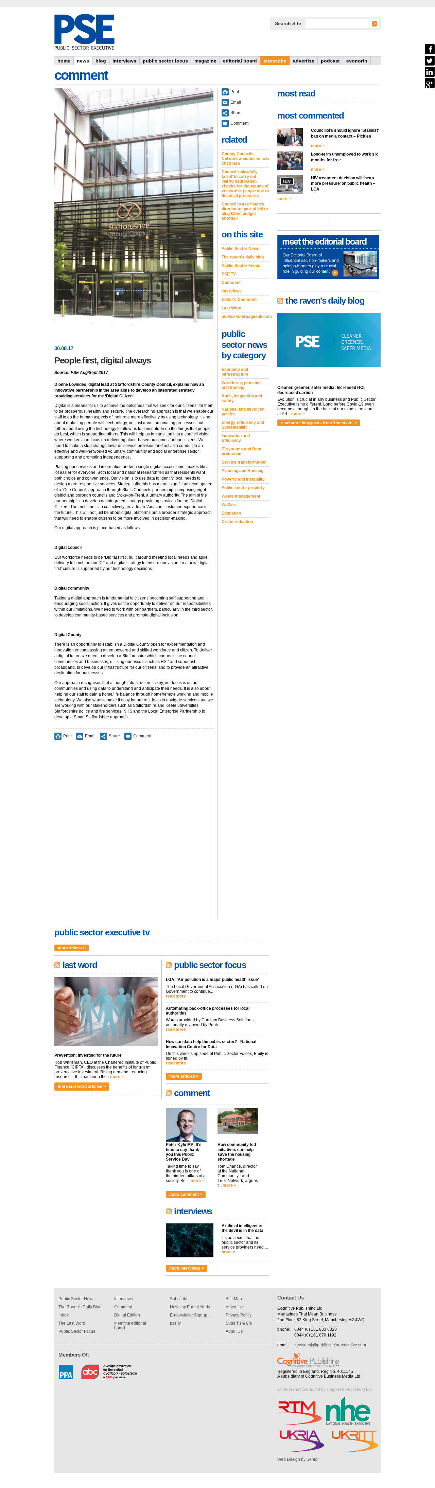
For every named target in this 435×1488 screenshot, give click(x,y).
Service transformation (244, 462)
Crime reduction (237, 521)
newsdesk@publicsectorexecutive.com (330, 1345)
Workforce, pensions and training (242, 385)
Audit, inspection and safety (242, 398)
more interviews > (186, 1268)
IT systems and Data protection (241, 451)
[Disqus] (133, 834)
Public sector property (243, 487)
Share (114, 735)
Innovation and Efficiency (236, 438)
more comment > (185, 1194)
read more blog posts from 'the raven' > (319, 422)
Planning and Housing (242, 470)
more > (117, 1076)
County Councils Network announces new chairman (245, 158)
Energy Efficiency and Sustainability (243, 425)
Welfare (229, 504)
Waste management (241, 496)
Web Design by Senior (298, 1459)
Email (90, 735)
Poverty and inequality (243, 479)
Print (67, 735)
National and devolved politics (243, 411)
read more (176, 996)
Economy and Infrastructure (235, 372)
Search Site (288, 23)
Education (231, 513)
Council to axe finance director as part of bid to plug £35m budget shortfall (245, 211)
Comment (142, 735)
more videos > (71, 948)
